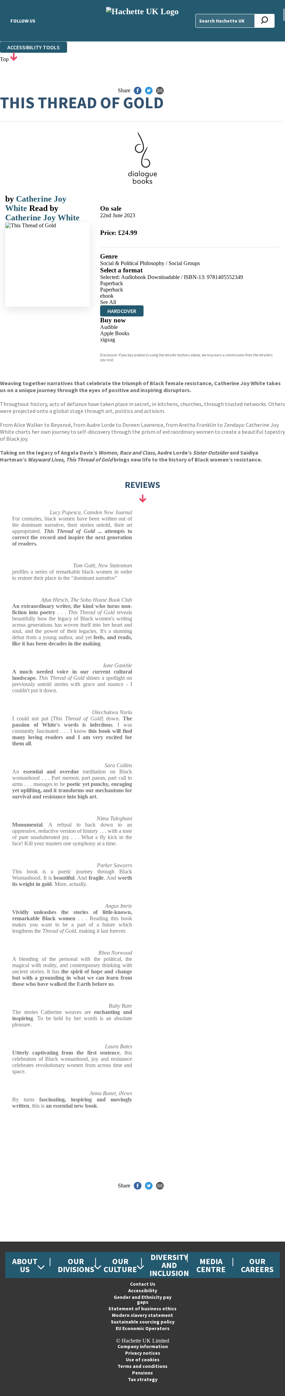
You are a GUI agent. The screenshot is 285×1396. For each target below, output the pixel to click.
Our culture (120, 1265)
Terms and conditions (142, 1366)
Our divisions (76, 1265)
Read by (43, 208)
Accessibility (142, 1290)
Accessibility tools (33, 47)
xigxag (107, 339)
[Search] (265, 21)
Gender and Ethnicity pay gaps (142, 1299)
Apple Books (114, 333)
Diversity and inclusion (169, 1265)
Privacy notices (142, 1353)
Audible (109, 327)
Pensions (142, 1373)
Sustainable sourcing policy (142, 1322)
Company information (142, 1346)
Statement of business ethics (142, 1308)
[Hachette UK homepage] (142, 20)
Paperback (111, 283)
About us (25, 1265)
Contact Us (142, 1284)
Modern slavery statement (142, 1315)
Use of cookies (143, 1359)
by (10, 198)
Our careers (257, 1265)
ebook (107, 296)
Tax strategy (142, 1379)
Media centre (211, 1265)
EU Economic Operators (143, 1328)
